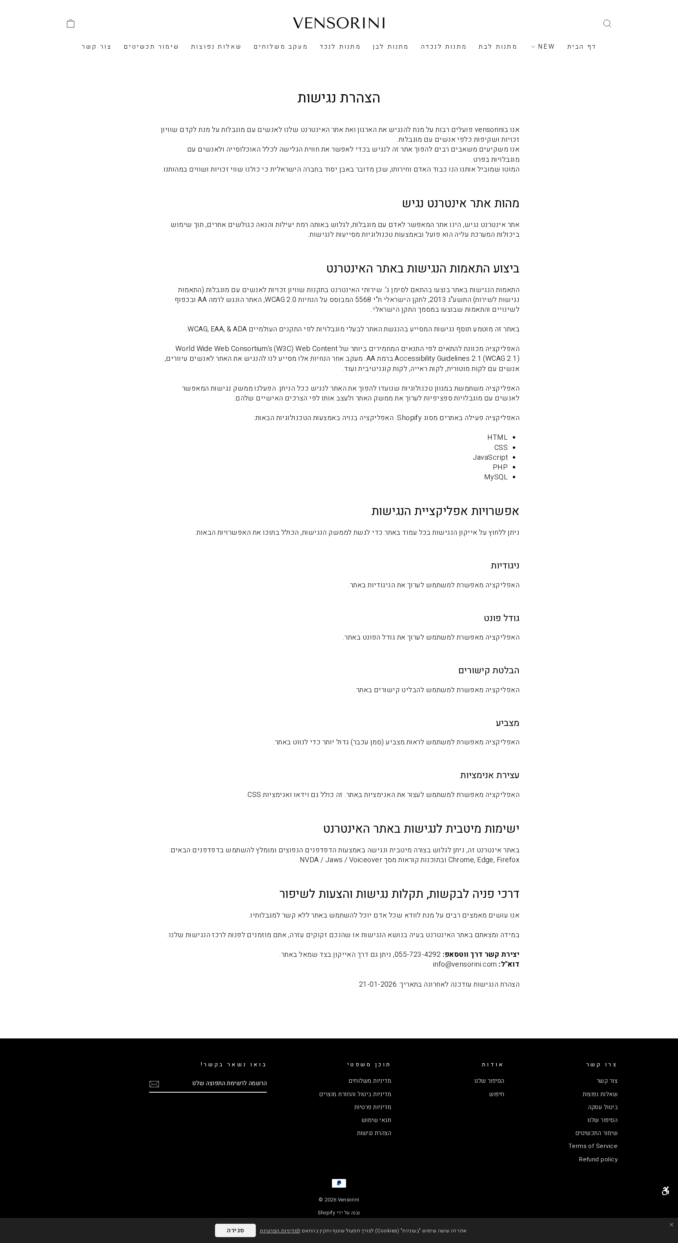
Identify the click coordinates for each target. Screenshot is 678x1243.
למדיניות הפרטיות (280, 1230)
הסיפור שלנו (602, 1120)
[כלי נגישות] (665, 1191)
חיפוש (496, 1094)
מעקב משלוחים (280, 46)
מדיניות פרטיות (372, 1107)
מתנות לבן (391, 46)
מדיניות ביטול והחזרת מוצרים (355, 1094)
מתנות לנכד (340, 46)
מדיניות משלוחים (370, 1081)
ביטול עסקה (603, 1107)
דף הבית (581, 46)
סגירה (235, 1230)
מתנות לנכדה (444, 46)
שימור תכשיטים (151, 46)
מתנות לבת (498, 46)
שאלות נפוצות (216, 46)
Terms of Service (593, 1146)
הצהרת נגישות (374, 1133)
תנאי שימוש (377, 1120)
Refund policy (598, 1159)
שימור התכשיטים (597, 1133)
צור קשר (97, 46)
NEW (545, 46)
